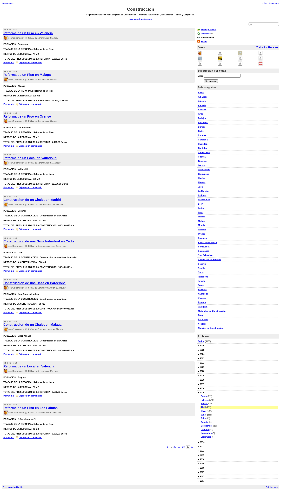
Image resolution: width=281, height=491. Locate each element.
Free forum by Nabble (13, 487)
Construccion (8, 3)
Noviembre (206, 433)
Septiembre (207, 426)
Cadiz (201, 131)
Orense (201, 234)
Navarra (202, 229)
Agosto (205, 422)
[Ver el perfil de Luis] (260, 58)
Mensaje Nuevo (208, 29)
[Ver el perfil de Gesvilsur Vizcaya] (260, 64)
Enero (204, 396)
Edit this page (272, 487)
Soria (200, 272)
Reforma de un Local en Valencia (28, 366)
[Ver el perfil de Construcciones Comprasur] (240, 53)
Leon (200, 204)
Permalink (8, 62)
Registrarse (273, 3)
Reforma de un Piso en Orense (27, 116)
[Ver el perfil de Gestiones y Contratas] (200, 58)
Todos (201, 341)
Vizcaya (202, 298)
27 (179, 447)
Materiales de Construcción (212, 311)
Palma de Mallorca (207, 242)
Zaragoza (202, 306)
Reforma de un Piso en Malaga (27, 74)
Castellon (202, 144)
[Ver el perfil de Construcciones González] (260, 53)
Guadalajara (204, 169)
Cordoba (202, 148)
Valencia (202, 289)
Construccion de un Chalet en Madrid (32, 199)
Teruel (201, 285)
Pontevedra (203, 246)
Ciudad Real (204, 152)
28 (183, 447)
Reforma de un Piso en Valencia (28, 33)
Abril (203, 407)
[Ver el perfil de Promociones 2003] (220, 58)
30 (192, 447)
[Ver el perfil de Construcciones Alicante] (220, 64)
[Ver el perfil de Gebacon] (240, 64)
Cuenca (202, 157)
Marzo (204, 403)
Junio (204, 415)
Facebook (203, 319)
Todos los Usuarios (267, 47)
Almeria (202, 105)
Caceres (202, 135)
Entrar (264, 3)
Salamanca (203, 251)
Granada (202, 161)
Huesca (201, 182)
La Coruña (203, 191)
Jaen (200, 187)
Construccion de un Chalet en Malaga (32, 324)
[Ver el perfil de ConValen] (200, 64)
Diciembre (206, 437)
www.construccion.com (140, 19)
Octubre (205, 429)
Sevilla (201, 268)
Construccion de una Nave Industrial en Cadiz (38, 241)
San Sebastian (205, 255)
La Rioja (202, 195)
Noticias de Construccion (210, 328)
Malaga (201, 221)
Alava (201, 92)
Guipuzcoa (203, 174)
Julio (204, 418)
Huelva (201, 178)
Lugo (200, 212)
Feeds (204, 41)
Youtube (202, 324)
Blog (200, 315)
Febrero (205, 400)
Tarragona (203, 277)
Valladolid (203, 294)
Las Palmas (204, 199)
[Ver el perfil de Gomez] (240, 58)
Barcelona (203, 122)
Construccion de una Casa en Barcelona (34, 283)
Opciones (206, 33)
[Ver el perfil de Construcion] (6, 38)
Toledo (201, 281)
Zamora (202, 302)
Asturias (202, 109)
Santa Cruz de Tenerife (209, 259)
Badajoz (202, 118)
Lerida (201, 208)
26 (175, 447)
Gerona (201, 165)
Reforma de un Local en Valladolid (30, 158)
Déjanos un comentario (30, 62)
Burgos (201, 127)
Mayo (204, 411)
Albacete (202, 97)
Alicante (202, 101)
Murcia (201, 225)
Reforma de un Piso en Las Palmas (30, 408)
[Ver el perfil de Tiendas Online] (220, 53)
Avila (200, 114)
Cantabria (203, 139)
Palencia (202, 238)
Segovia (202, 264)
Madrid (201, 216)
